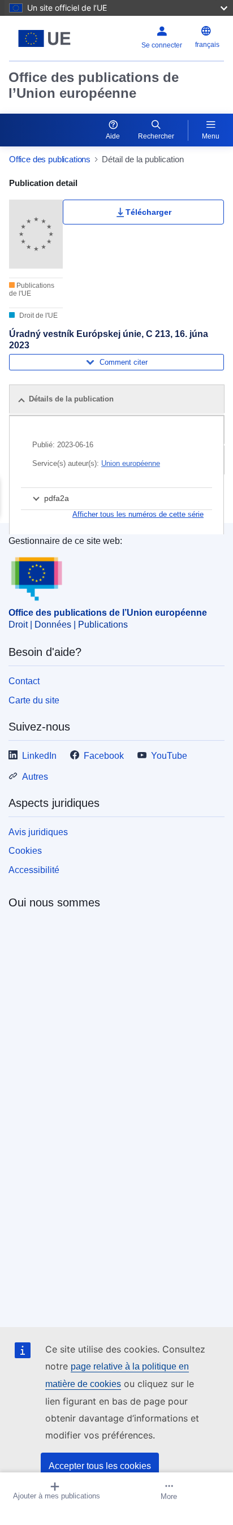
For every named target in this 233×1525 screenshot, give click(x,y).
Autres (35, 776)
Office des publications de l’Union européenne (93, 85)
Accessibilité (33, 870)
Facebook (104, 756)
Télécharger (148, 212)
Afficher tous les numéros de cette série (138, 514)
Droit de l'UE (38, 315)
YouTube (169, 756)
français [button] (207, 45)
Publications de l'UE (31, 289)
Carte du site (33, 700)
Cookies (25, 851)
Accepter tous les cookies (100, 1466)
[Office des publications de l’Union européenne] (46, 38)
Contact (24, 681)
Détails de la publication (71, 399)
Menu (210, 136)
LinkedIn (39, 756)
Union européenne (130, 463)
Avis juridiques (38, 832)
